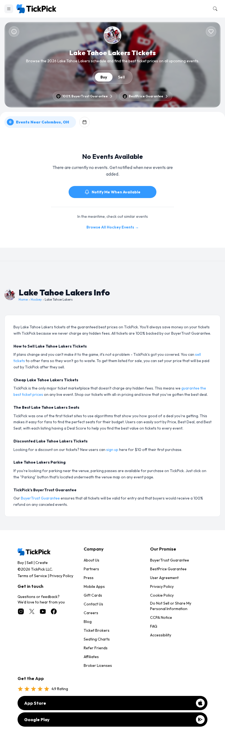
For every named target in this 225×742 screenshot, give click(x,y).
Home (23, 299)
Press (89, 577)
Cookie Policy (162, 595)
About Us (91, 560)
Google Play (37, 719)
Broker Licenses (98, 665)
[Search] (214, 9)
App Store (35, 703)
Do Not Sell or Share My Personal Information (170, 606)
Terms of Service (32, 575)
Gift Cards (93, 595)
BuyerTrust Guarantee (40, 498)
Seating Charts (97, 639)
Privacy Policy (61, 575)
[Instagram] (21, 611)
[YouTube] (43, 611)
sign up (112, 449)
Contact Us (93, 604)
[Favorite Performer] (211, 31)
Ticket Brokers (96, 630)
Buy (103, 77)
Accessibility (160, 635)
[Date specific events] (84, 122)
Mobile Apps (94, 586)
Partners (91, 568)
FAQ (153, 626)
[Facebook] (53, 611)
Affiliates (91, 656)
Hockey (36, 299)
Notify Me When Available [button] (116, 192)
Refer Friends (96, 647)
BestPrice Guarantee (168, 568)
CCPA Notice (161, 617)
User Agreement (164, 577)
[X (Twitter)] (32, 611)
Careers (91, 612)
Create (41, 562)
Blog (88, 621)
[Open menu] (8, 8)
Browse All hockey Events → (112, 227)
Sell (121, 77)
